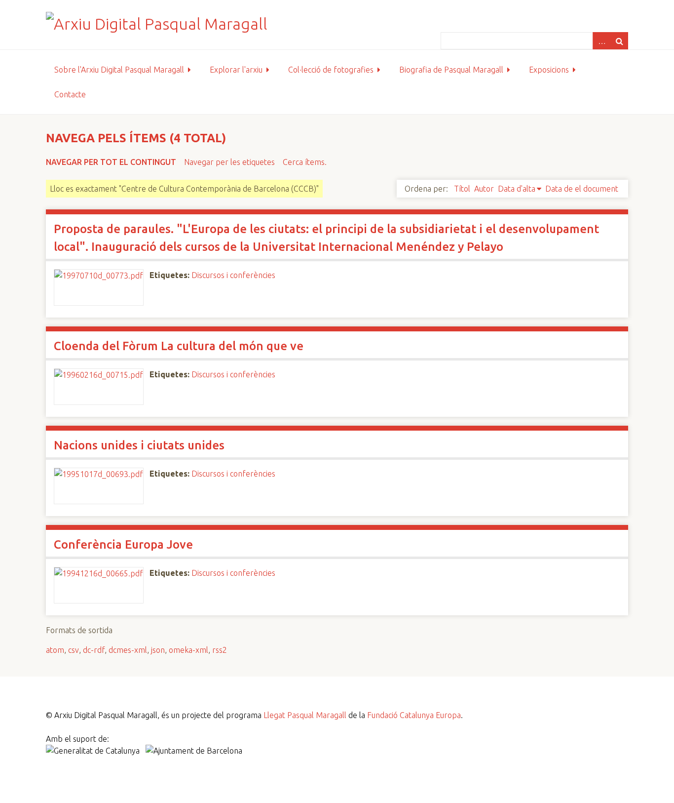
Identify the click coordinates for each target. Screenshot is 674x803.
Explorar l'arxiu (236, 69)
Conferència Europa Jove (123, 544)
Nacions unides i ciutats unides (139, 445)
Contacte (70, 94)
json (158, 649)
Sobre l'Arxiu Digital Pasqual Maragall (119, 69)
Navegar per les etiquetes (229, 162)
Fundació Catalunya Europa (414, 715)
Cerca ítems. (305, 162)
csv (73, 649)
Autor (484, 188)
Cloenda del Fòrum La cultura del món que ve (178, 346)
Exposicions (549, 69)
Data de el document (581, 188)
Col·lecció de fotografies (331, 69)
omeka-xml (188, 649)
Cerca (619, 40)
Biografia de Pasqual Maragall (451, 69)
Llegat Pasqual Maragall (304, 715)
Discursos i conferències (233, 275)
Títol (462, 188)
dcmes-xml (128, 649)
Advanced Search (601, 40)
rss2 (219, 649)
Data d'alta (516, 188)
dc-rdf (94, 649)
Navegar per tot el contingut (111, 162)
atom (55, 649)
